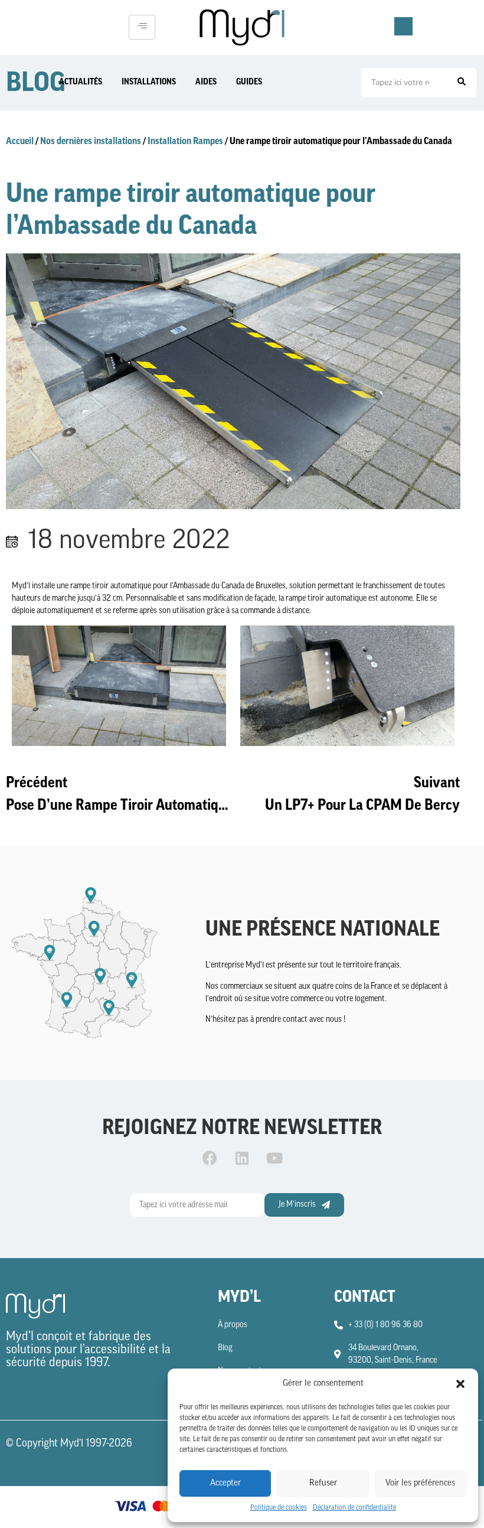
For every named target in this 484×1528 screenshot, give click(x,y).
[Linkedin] (242, 1157)
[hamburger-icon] (142, 27)
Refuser (323, 1483)
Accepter (225, 1483)
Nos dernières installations (90, 141)
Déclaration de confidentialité (354, 1507)
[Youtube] (274, 1157)
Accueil (20, 141)
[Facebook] (209, 1157)
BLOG (36, 82)
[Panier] (403, 26)
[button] (460, 1384)
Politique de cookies (278, 1507)
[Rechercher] (461, 82)
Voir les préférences (420, 1483)
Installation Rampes (185, 141)
